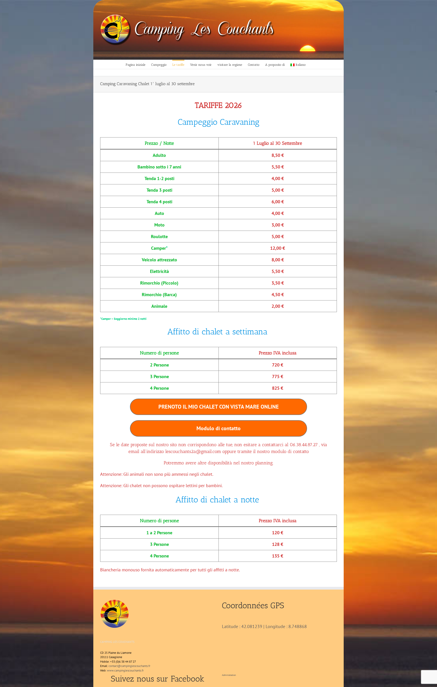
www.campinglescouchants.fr (125, 670)
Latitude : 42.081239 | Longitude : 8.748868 (264, 626)
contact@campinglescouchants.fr (129, 666)
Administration (229, 675)
